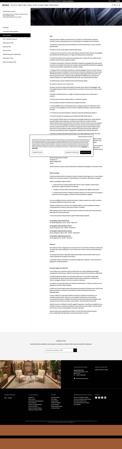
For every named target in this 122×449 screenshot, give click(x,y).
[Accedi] (117, 5)
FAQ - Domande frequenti (10, 39)
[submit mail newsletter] (75, 350)
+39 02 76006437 (81, 375)
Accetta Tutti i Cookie (85, 152)
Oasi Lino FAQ (7, 50)
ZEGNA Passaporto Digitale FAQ (12, 54)
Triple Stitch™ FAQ (8, 58)
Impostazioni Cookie (37, 152)
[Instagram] (99, 398)
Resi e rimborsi (7, 35)
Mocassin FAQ (7, 47)
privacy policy (35, 148)
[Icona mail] (114, 5)
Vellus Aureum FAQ (8, 43)
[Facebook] (102, 398)
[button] (112, 5)
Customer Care (54, 292)
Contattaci (6, 27)
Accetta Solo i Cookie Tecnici (72, 152)
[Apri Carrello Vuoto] (119, 5)
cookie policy (84, 146)
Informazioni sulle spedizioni (10, 31)
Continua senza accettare (85, 136)
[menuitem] (14, 5)
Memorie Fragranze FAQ (9, 62)
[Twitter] (96, 398)
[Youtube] (105, 398)
